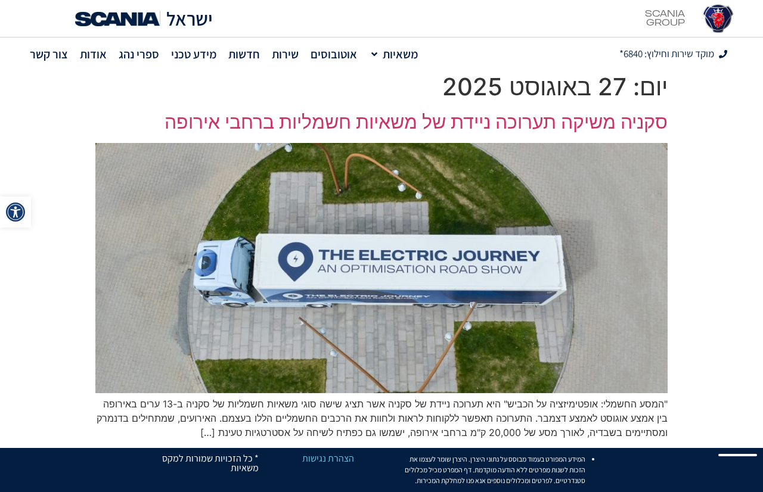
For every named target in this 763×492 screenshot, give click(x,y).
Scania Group (665, 18)
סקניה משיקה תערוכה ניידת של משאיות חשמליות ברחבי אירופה (416, 121)
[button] (15, 212)
